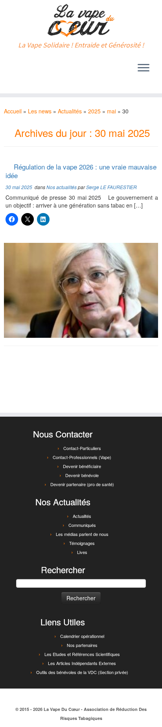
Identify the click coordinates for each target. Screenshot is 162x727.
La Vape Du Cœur (62, 709)
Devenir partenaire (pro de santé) (82, 484)
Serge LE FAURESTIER (111, 187)
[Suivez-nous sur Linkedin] (40, 70)
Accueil (13, 111)
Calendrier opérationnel (82, 636)
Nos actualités (62, 187)
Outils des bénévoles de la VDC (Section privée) (82, 672)
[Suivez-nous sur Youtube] (30, 70)
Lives (82, 552)
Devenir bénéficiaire (82, 466)
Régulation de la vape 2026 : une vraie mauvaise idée (81, 171)
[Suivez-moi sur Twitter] (20, 70)
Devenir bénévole (82, 475)
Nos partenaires (82, 645)
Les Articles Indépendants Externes (82, 663)
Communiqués (82, 525)
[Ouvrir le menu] (144, 68)
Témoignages (82, 543)
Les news (40, 111)
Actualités (70, 111)
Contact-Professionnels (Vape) (82, 457)
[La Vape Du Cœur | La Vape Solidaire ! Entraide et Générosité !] (81, 20)
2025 (94, 111)
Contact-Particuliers (82, 448)
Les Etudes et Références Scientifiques (82, 654)
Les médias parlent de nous (82, 534)
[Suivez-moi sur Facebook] (10, 70)
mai (111, 111)
